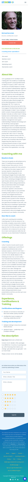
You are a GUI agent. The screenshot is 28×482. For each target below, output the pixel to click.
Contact (20, 453)
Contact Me (12, 43)
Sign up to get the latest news (14, 467)
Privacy (19, 459)
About (7, 453)
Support (14, 453)
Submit (14, 415)
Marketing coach (7, 64)
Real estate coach (7, 67)
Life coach (5, 56)
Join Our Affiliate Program (14, 470)
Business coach (6, 59)
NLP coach (5, 62)
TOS (14, 459)
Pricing (9, 459)
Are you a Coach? (8, 456)
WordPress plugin (14, 465)
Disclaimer (13, 444)
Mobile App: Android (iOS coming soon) (14, 462)
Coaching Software (20, 456)
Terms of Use (21, 444)
